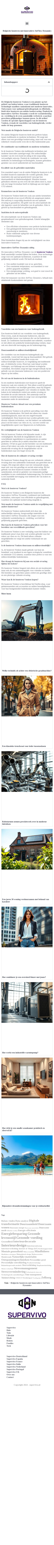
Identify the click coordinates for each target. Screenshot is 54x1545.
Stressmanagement (25, 1268)
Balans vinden (8, 1221)
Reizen (10, 1341)
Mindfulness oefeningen (8, 1254)
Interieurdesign (13, 1245)
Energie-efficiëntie (27, 1230)
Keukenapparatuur (45, 1249)
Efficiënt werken (12, 1230)
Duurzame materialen (32, 1228)
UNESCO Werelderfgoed (24, 1278)
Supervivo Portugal (15, 1369)
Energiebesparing (14, 1234)
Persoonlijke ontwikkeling (13, 1262)
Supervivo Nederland (16, 1367)
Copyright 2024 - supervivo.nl (27, 1385)
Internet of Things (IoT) (28, 1249)
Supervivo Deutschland (17, 1356)
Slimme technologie (7, 1268)
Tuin (6, 1283)
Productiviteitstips (33, 1263)
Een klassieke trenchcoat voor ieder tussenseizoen (24, 746)
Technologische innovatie (34, 1272)
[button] (27, 23)
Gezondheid (7, 1241)
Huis (9, 1330)
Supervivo (11, 1328)
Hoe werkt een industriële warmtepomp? (20, 1053)
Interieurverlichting (9, 1249)
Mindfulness (42, 1251)
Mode (9, 1338)
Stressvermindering (13, 1271)
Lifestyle (10, 1335)
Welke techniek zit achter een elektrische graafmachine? (27, 671)
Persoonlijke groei (38, 1260)
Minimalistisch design (24, 1254)
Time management (33, 1274)
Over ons (11, 1374)
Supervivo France (14, 1361)
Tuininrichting (8, 1277)
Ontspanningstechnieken (15, 1259)
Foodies (10, 1343)
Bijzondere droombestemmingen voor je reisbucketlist (26, 1206)
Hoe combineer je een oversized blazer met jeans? (24, 977)
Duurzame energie (17, 1228)
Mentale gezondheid (12, 1251)
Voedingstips (37, 1278)
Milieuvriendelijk (28, 1252)
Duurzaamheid (29, 1224)
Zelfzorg (46, 1277)
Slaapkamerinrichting (44, 1265)
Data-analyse (21, 1221)
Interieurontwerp (34, 1246)
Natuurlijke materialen (24, 1256)
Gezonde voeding (29, 1238)
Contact (10, 1377)
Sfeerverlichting (29, 1265)
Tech (9, 1346)
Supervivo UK (13, 1372)
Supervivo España (15, 1359)
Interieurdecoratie (24, 1241)
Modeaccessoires (37, 1254)
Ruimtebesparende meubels (11, 1265)
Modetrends (6, 1257)
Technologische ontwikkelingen (12, 1275)
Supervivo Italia (14, 1364)
